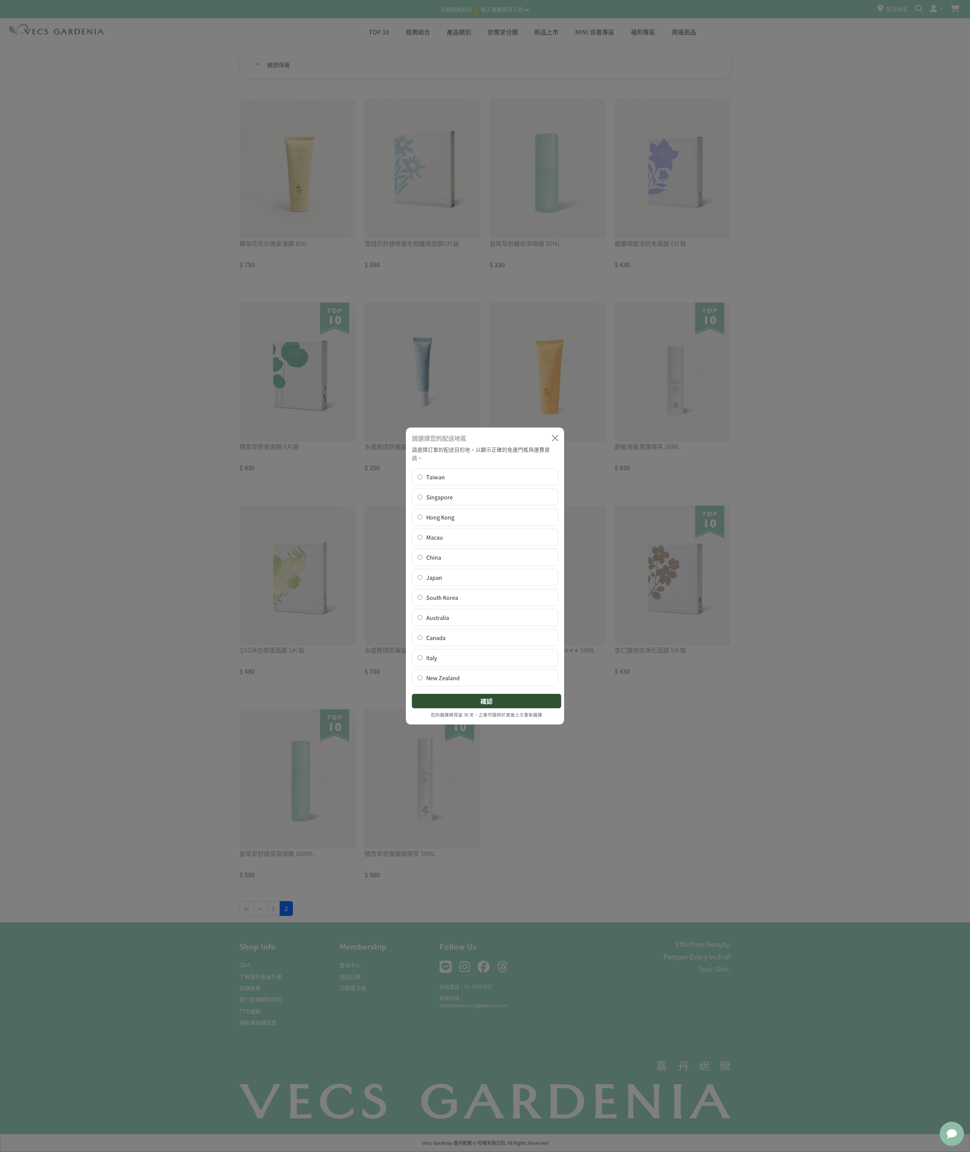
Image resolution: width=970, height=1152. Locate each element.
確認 (486, 701)
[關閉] (555, 438)
